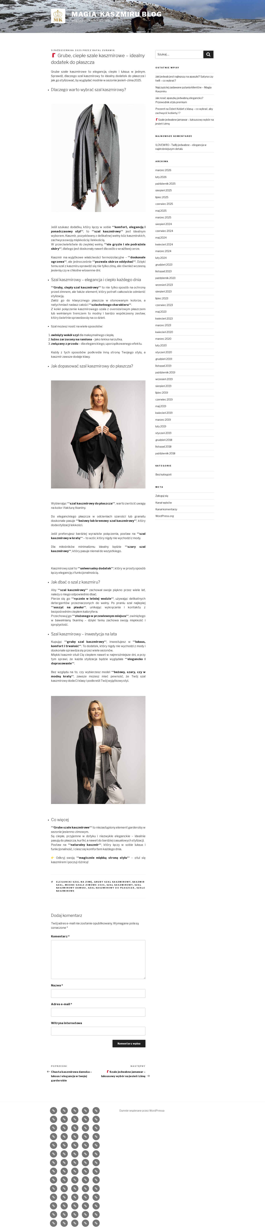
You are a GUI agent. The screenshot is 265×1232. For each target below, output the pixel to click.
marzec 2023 (163, 325)
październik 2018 (165, 453)
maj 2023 (160, 311)
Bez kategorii (163, 474)
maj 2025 (161, 210)
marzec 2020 (163, 338)
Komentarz (60, 936)
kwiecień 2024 (164, 244)
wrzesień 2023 (164, 284)
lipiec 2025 (161, 197)
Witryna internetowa (66, 1023)
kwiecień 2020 (164, 332)
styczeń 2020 (163, 352)
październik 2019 (165, 372)
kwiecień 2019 (164, 412)
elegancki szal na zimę (74, 882)
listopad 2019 (163, 365)
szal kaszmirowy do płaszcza (111, 888)
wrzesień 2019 (164, 379)
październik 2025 (165, 183)
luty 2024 (161, 257)
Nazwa (57, 985)
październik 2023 (165, 277)
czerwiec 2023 (164, 305)
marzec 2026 (163, 170)
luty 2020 (161, 345)
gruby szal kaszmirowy (112, 882)
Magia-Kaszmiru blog (117, 14)
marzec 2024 (163, 251)
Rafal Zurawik (103, 50)
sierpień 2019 (163, 385)
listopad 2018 (163, 446)
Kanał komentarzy (166, 509)
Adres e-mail (61, 1004)
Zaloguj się (161, 495)
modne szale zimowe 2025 (85, 885)
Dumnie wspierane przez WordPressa (141, 1110)
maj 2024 (161, 237)
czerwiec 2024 (164, 230)
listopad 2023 (163, 271)
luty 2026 (161, 176)
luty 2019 (160, 426)
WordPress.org (164, 515)
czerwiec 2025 (164, 203)
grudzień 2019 (163, 358)
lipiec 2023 (161, 298)
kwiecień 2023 (164, 318)
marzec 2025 (163, 217)
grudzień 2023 (163, 264)
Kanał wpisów (163, 502)
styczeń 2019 (163, 433)
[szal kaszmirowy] (98, 158)
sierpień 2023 (163, 291)
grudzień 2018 (163, 439)
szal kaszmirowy (120, 885)
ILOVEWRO (162, 144)
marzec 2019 (163, 419)
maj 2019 (160, 406)
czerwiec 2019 (164, 399)
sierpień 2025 (163, 190)
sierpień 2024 (163, 224)
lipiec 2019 (161, 392)
